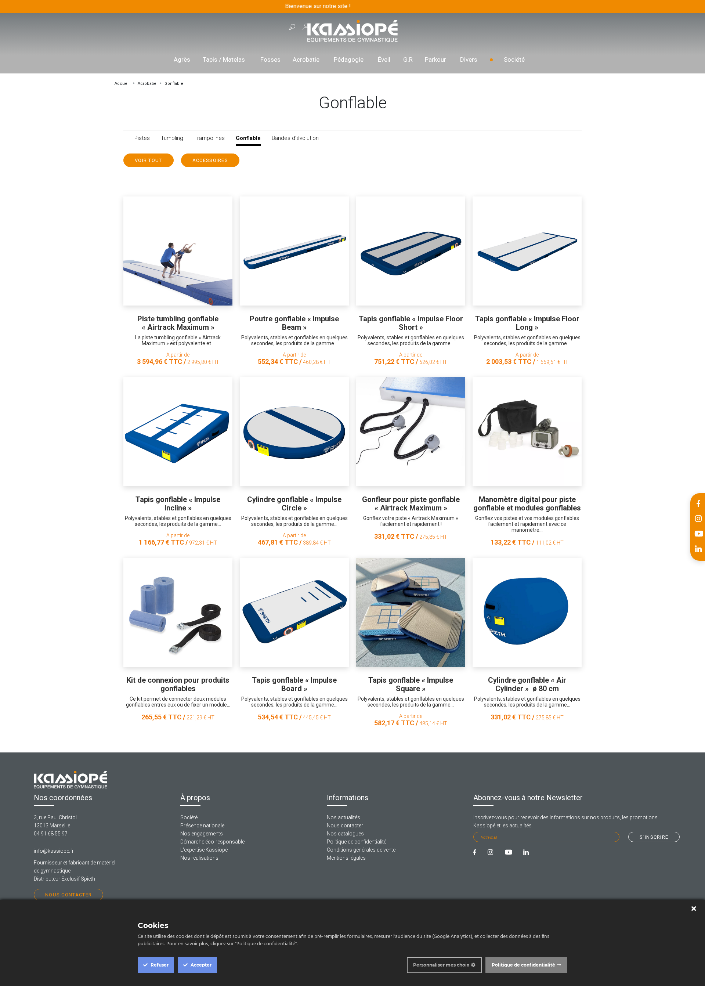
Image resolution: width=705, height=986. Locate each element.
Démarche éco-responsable (212, 842)
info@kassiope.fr (54, 851)
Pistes (142, 138)
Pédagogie (349, 59)
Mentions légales (346, 858)
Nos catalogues (345, 834)
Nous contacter (68, 894)
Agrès (182, 59)
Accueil (122, 83)
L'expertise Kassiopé (204, 850)
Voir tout (148, 160)
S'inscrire (654, 837)
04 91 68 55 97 (51, 834)
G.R (408, 59)
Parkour (435, 59)
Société (514, 59)
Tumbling (172, 138)
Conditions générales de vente (361, 850)
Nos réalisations (199, 858)
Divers (468, 59)
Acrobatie (306, 59)
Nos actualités (343, 817)
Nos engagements (201, 834)
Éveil (384, 59)
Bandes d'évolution (295, 138)
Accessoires (210, 160)
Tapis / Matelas (224, 59)
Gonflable (173, 83)
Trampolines (209, 138)
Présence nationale (202, 825)
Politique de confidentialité (356, 842)
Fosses (270, 59)
